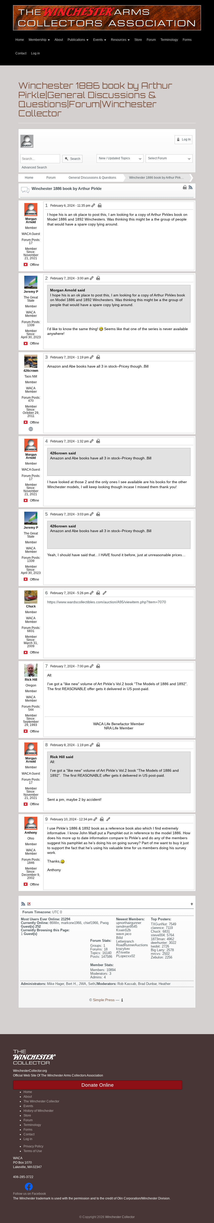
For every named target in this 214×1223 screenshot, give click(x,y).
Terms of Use (32, 1151)
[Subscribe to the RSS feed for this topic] (190, 187)
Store (138, 40)
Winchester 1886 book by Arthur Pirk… (156, 177)
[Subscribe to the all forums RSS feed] (23, 903)
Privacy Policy (33, 1146)
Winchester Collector (120, 1217)
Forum (151, 40)
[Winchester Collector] (107, 17)
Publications (77, 40)
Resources (119, 40)
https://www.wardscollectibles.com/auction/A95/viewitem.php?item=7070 (106, 602)
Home (19, 40)
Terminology (169, 40)
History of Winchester (38, 1111)
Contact (20, 53)
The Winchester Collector (41, 1101)
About (59, 40)
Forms (187, 40)
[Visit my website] (30, 428)
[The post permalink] (93, 205)
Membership (38, 40)
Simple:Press (104, 1000)
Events (98, 40)
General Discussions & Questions (92, 177)
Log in (35, 53)
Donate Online (97, 1085)
